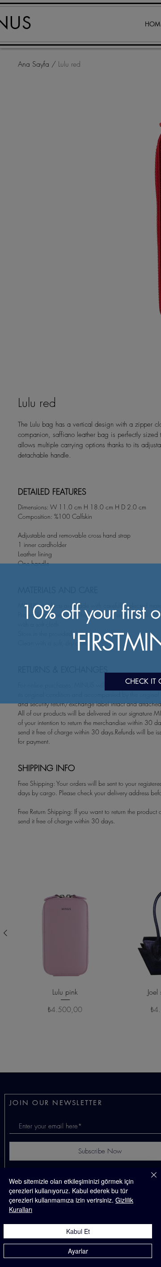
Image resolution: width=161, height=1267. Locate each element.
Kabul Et (78, 1231)
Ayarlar (78, 1250)
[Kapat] (148, 1180)
